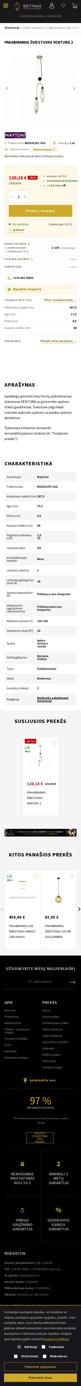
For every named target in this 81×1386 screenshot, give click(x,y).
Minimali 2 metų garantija (59, 1178)
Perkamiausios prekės (55, 1023)
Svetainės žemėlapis (16, 1058)
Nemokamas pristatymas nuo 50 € (22, 1178)
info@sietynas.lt (29, 1275)
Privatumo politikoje (55, 1339)
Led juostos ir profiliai (55, 1042)
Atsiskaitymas (12, 1023)
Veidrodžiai (49, 1061)
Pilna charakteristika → (60, 300)
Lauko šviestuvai (52, 1036)
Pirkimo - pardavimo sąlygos (17, 1030)
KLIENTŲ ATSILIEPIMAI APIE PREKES (39, 1137)
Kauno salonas (44, 149)
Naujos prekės (50, 1017)
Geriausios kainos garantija (58, 1224)
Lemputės (48, 1048)
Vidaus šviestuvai (52, 1029)
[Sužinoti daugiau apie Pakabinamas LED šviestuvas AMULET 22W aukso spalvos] (22, 890)
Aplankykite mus (42, 1080)
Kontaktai (10, 1051)
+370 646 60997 (39, 1269)
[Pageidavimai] (63, 6)
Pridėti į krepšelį (40, 211)
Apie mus (10, 1010)
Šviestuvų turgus (52, 1067)
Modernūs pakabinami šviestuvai (53, 699)
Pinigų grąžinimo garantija (22, 1224)
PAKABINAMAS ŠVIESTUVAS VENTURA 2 (36, 797)
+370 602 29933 (19, 1269)
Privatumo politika (15, 1039)
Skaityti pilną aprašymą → (58, 341)
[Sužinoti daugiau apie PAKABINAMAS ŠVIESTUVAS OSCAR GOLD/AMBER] (58, 890)
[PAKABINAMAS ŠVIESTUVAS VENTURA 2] (40, 88)
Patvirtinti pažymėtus (40, 1367)
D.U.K (7, 1045)
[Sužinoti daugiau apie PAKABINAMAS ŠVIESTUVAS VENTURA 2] (40, 756)
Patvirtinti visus (40, 1377)
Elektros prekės (51, 1055)
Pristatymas (11, 1017)
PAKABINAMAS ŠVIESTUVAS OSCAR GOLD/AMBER (58, 931)
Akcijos (46, 1010)
